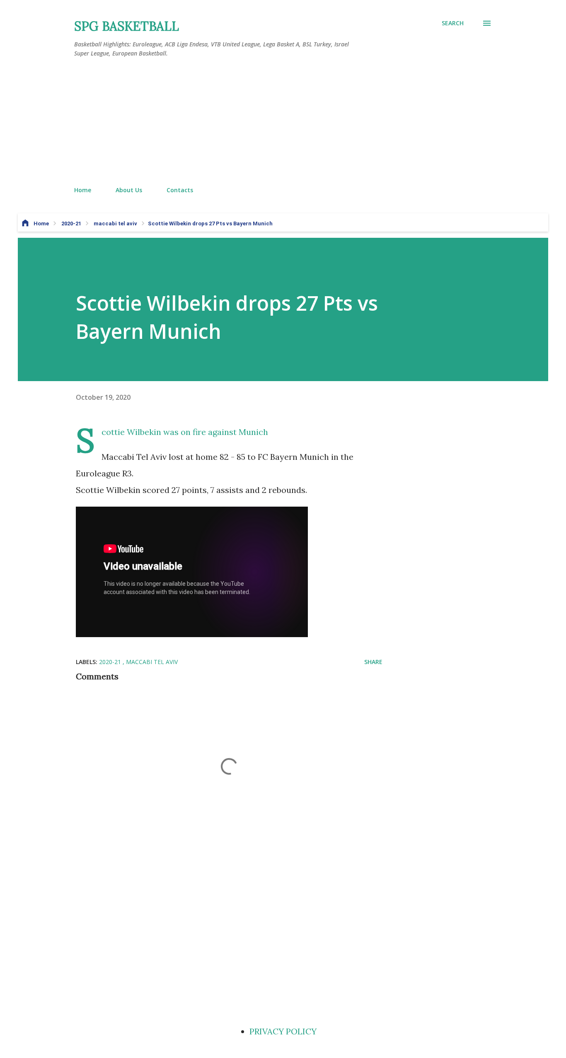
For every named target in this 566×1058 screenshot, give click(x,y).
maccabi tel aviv (152, 662)
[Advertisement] (283, 122)
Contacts (180, 190)
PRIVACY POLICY (283, 1031)
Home (82, 190)
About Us (129, 190)
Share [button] (373, 662)
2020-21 (111, 662)
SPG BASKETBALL (126, 26)
